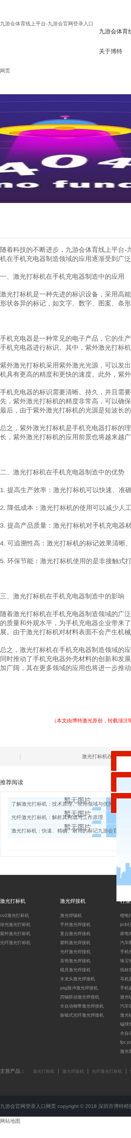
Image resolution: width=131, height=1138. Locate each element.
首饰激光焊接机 (75, 960)
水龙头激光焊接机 (77, 978)
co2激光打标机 (14, 915)
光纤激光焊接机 (75, 951)
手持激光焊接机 (75, 924)
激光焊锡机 (71, 915)
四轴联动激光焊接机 (79, 997)
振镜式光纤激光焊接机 (82, 1015)
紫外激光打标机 (15, 933)
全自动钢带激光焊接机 (82, 1006)
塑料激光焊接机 (75, 942)
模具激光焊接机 (75, 969)
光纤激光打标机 (15, 942)
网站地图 (10, 1121)
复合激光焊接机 (75, 933)
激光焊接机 (73, 1071)
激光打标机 (44, 1071)
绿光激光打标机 (15, 924)
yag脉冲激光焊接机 (79, 987)
